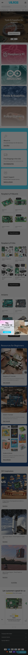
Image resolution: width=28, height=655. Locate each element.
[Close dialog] (26, 321)
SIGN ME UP (7, 332)
